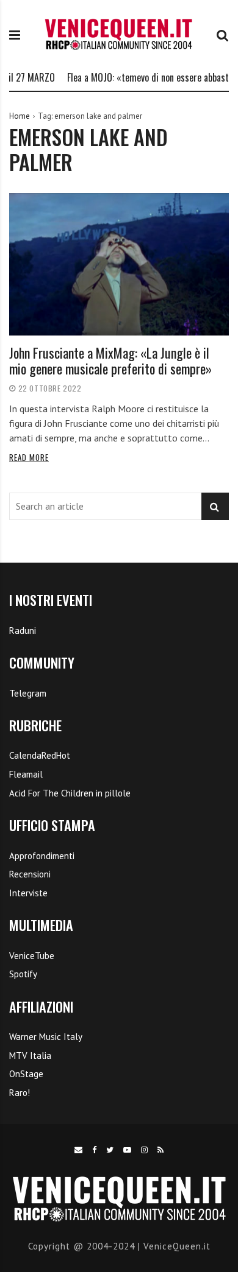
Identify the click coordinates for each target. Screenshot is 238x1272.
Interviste (28, 893)
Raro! (19, 1092)
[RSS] (160, 1150)
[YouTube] (127, 1150)
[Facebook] (94, 1150)
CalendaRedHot (39, 755)
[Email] (78, 1150)
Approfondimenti (41, 856)
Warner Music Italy (45, 1036)
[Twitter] (110, 1150)
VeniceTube (31, 955)
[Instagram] (144, 1150)
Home (19, 116)
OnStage (26, 1074)
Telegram (27, 693)
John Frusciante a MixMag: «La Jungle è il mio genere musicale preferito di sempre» (110, 360)
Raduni (22, 630)
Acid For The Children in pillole (70, 793)
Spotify (23, 974)
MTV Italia (30, 1055)
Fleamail (26, 774)
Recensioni (30, 874)
